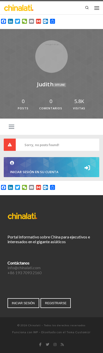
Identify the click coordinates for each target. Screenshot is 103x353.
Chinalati (34, 325)
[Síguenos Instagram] (55, 344)
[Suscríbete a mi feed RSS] (62, 344)
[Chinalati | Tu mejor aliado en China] (19, 7)
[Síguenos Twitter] (47, 344)
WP (35, 332)
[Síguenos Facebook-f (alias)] (40, 344)
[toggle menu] (11, 127)
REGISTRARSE (55, 303)
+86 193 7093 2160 (25, 272)
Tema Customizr (78, 332)
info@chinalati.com (24, 267)
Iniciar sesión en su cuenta (34, 172)
